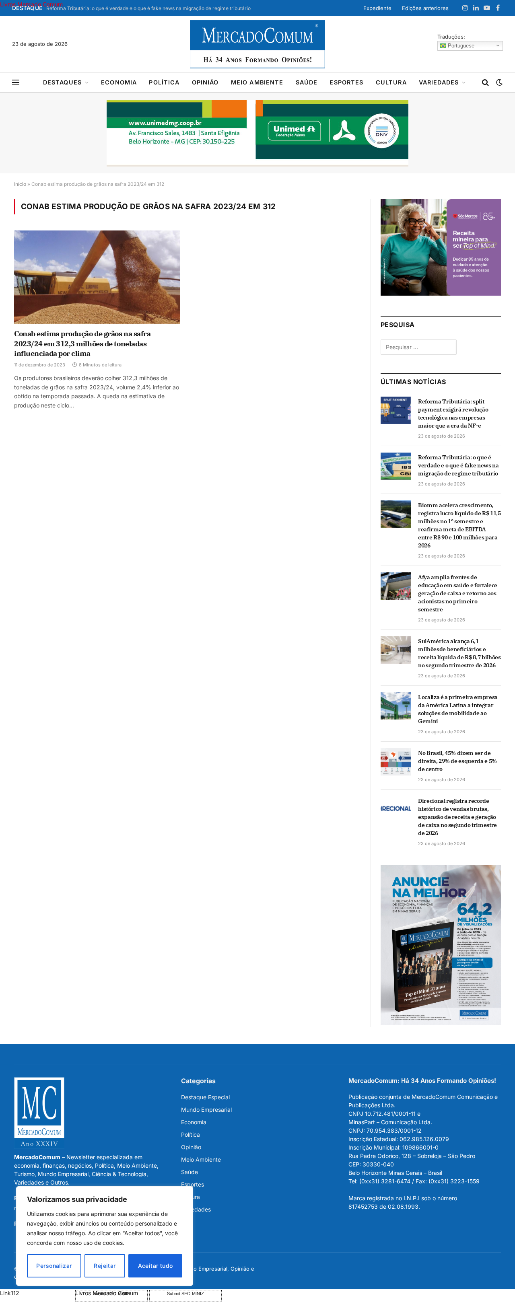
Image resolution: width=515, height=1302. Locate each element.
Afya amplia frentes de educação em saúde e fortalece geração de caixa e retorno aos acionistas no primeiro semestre (457, 593)
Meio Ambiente (257, 82)
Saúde (307, 82)
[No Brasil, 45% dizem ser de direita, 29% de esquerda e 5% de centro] (396, 761)
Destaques (62, 82)
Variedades (439, 82)
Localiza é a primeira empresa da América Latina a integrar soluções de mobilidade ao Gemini (458, 709)
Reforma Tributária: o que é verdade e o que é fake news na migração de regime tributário (148, 8)
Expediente (377, 8)
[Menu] (15, 83)
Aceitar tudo (155, 1265)
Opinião (205, 82)
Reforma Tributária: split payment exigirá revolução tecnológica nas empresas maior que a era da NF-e (453, 413)
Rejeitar (104, 1265)
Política (164, 82)
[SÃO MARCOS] (441, 293)
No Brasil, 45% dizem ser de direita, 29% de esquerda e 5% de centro (457, 761)
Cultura (391, 82)
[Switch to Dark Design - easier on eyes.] (498, 82)
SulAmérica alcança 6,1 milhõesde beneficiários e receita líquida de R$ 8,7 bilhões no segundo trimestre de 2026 (459, 653)
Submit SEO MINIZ (185, 1293)
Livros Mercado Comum (31, 4)
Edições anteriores (425, 8)
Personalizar (54, 1265)
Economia (119, 82)
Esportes (346, 82)
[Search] (485, 83)
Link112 (9, 1293)
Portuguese (460, 45)
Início (20, 184)
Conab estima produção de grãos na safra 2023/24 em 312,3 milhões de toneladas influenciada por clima (82, 343)
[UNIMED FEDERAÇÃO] (257, 133)
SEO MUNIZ (37, 1293)
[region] (104, 1236)
